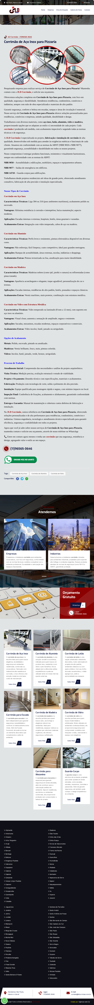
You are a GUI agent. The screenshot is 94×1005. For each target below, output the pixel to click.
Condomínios (56, 553)
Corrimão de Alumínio (39, 473)
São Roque (53, 934)
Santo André (54, 910)
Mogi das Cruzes (11, 931)
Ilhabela (52, 867)
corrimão (8, 129)
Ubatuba (53, 964)
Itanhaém (53, 874)
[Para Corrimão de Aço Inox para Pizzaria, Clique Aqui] (20, 459)
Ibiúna (52, 864)
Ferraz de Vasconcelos (58, 844)
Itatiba (52, 888)
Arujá (7, 844)
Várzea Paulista (55, 971)
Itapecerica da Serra (57, 878)
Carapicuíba (10, 891)
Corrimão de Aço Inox (19, 473)
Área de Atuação (62, 10)
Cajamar (8, 874)
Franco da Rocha (56, 850)
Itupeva (52, 895)
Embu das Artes (55, 837)
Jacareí (52, 898)
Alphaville (9, 830)
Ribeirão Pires (10, 968)
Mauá (7, 927)
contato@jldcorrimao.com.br (81, 994)
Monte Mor (9, 937)
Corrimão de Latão (74, 653)
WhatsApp (87, 2)
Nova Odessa (10, 941)
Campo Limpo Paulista (13, 881)
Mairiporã (9, 924)
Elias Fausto (54, 834)
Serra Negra (54, 944)
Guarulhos (53, 857)
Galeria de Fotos (76, 10)
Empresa (51, 10)
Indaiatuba (53, 871)
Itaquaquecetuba (55, 884)
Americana (9, 834)
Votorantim (53, 978)
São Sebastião (55, 937)
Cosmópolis (10, 895)
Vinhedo (52, 975)
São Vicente (54, 941)
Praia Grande (10, 964)
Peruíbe (8, 954)
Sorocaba (53, 948)
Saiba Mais (12, 684)
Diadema (53, 830)
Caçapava (9, 867)
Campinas (9, 878)
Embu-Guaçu (54, 840)
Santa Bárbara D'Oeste (14, 975)
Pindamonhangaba (12, 958)
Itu (50, 891)
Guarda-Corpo (72, 771)
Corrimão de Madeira (46, 712)
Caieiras (8, 871)
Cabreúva (9, 864)
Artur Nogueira (11, 840)
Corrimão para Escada (17, 714)
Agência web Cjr (84, 1002)
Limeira (8, 920)
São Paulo (53, 931)
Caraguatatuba (11, 888)
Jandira (8, 910)
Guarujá (52, 854)
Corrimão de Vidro (57, 473)
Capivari (8, 884)
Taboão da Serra (55, 958)
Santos (52, 917)
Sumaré (52, 951)
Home (43, 10)
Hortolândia (54, 861)
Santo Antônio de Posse (58, 914)
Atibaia (8, 847)
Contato (87, 10)
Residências (12, 553)
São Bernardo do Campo (58, 920)
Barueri (8, 850)
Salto (7, 971)
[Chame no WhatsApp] (4, 1000)
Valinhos (52, 968)
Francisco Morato (56, 847)
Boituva (8, 857)
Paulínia (8, 948)
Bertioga (8, 854)
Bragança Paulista (12, 861)
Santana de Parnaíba (57, 907)
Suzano (52, 954)
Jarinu (8, 914)
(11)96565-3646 (72, 2)
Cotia (7, 898)
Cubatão (8, 901)
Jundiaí (8, 917)
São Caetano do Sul (57, 924)
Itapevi (52, 881)
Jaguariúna (9, 907)
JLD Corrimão (24, 92)
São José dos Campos (57, 927)
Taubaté (52, 961)
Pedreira (8, 951)
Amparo (8, 837)
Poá (7, 961)
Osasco (8, 944)
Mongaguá (9, 934)
